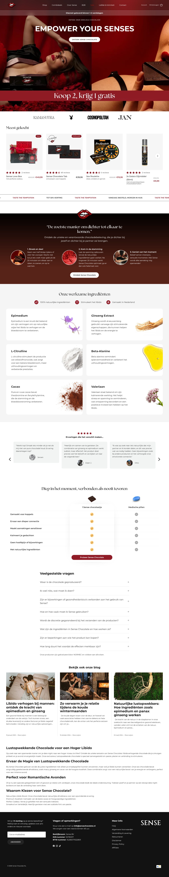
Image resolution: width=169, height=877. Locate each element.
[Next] (159, 459)
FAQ (114, 826)
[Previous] (10, 459)
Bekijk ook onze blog (84, 667)
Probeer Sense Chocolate (92, 557)
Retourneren (117, 837)
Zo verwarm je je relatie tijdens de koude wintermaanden (79, 707)
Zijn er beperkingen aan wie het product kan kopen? (69, 637)
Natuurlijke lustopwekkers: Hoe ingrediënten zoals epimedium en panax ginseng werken (136, 709)
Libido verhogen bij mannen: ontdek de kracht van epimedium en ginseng (30, 707)
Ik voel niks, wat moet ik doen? (57, 590)
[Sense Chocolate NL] (11, 5)
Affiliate (115, 848)
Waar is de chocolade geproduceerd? (61, 582)
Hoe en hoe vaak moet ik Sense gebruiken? (64, 611)
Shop (44, 5)
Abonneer (16, 842)
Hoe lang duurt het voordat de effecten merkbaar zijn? (70, 646)
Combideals (57, 5)
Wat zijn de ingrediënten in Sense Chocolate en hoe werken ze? (75, 629)
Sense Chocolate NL (19, 866)
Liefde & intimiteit (106, 5)
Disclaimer (116, 840)
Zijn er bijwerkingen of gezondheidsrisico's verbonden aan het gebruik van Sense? (81, 601)
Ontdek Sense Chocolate (84, 39)
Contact (122, 5)
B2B (83, 5)
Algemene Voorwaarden (122, 829)
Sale (92, 5)
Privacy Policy (118, 844)
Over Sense (72, 5)
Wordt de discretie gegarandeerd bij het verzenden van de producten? (79, 620)
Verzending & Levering (121, 833)
